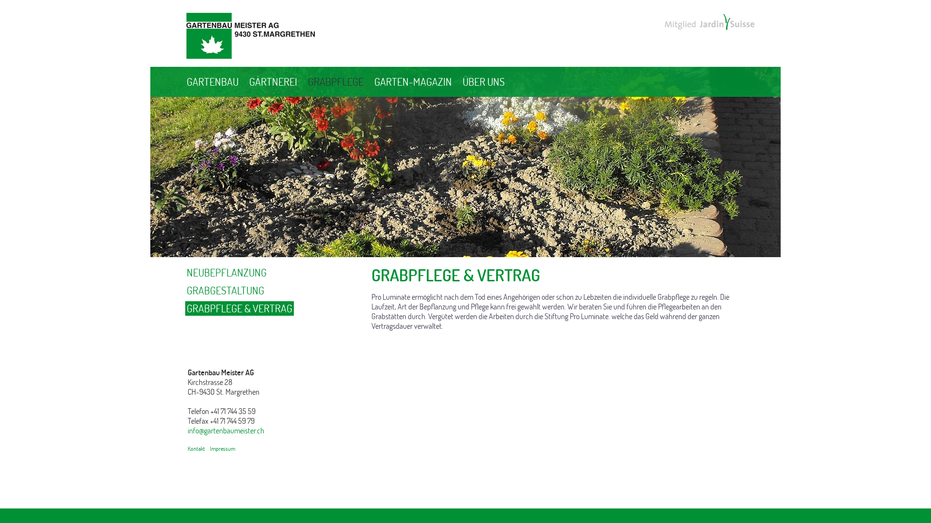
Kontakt (196, 448)
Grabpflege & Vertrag (239, 308)
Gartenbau (213, 82)
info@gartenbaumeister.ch (226, 430)
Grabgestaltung (225, 290)
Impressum (222, 448)
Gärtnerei (273, 82)
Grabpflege (336, 82)
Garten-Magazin (413, 82)
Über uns (484, 82)
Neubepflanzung (227, 272)
